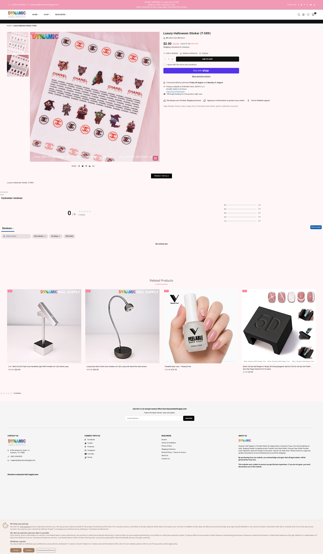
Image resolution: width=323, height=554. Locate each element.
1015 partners (25, 526)
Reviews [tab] (7, 228)
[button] (242, 205)
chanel (177, 106)
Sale (32, 33)
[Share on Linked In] (90, 166)
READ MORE (60, 15)
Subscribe (188, 418)
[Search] (299, 14)
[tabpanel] (161, 252)
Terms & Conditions (169, 443)
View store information (175, 92)
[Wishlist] (308, 14)
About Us (165, 455)
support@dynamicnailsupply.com (44, 5)
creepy (188, 106)
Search (164, 440)
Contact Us (166, 459)
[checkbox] (69, 236)
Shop (46, 15)
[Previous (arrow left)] (1, 194)
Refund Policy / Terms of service (174, 452)
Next (157, 97)
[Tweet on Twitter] (83, 166)
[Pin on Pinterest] (86, 166)
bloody (171, 106)
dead (207, 106)
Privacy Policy (167, 446)
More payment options (201, 76)
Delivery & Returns (189, 53)
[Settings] (303, 14)
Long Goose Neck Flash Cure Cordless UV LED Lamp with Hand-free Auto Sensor (117, 366)
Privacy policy (157, 544)
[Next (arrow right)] (3, 194)
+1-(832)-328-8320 (18, 5)
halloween (226, 106)
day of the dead (198, 106)
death (212, 106)
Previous (32, 97)
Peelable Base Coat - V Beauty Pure (178, 366)
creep (183, 106)
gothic (218, 106)
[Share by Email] (93, 166)
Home (34, 15)
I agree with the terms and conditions (181, 65)
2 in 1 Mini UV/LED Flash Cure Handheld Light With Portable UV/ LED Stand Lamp (38, 366)
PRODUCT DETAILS (161, 176)
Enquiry (205, 53)
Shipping (166, 47)
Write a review (316, 227)
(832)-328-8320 (16, 456)
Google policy (172, 544)
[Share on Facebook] (79, 166)
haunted (234, 106)
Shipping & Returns (169, 449)
